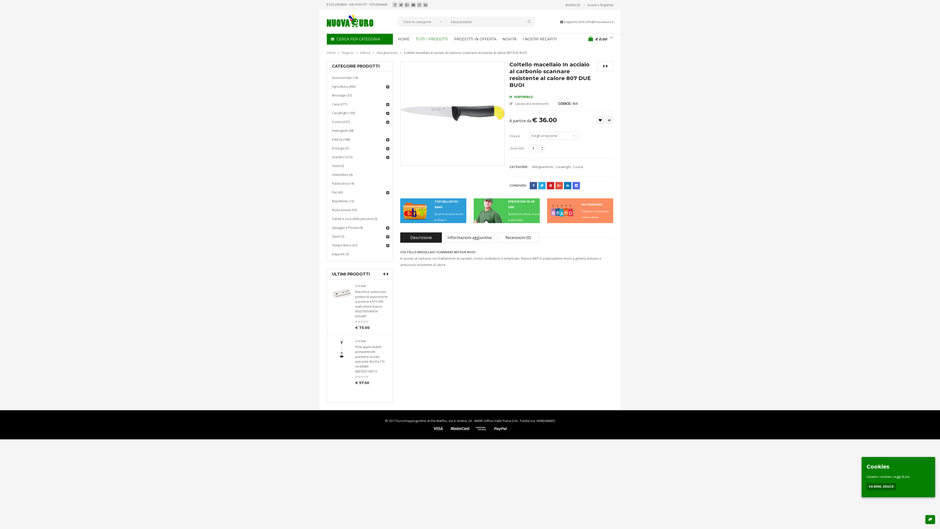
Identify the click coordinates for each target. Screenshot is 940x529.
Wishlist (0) (572, 5)
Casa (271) (339, 104)
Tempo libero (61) (344, 245)
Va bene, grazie (881, 486)
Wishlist (600, 120)
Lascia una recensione (532, 103)
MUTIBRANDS (591, 204)
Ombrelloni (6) (342, 174)
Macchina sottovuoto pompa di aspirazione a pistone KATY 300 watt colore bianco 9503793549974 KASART (371, 303)
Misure (514, 136)
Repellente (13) (343, 201)
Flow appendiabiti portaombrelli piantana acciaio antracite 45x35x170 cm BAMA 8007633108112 (370, 359)
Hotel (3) (338, 166)
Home (331, 52)
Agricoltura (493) (343, 86)
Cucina (360, 286)
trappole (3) (340, 254)
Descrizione (421, 237)
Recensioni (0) (518, 237)
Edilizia (365, 52)
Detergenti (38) (342, 130)
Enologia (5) (340, 148)
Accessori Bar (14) (345, 77)
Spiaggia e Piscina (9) (347, 227)
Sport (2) (338, 236)
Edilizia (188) (341, 139)
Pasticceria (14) (343, 183)
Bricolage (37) (342, 95)
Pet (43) (337, 192)
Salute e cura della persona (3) (354, 218)
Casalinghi (563, 167)
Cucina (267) (341, 122)
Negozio (348, 52)
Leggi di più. (901, 476)
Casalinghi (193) (343, 113)
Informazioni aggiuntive (469, 237)
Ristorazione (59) (344, 210)
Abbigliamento (387, 52)
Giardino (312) (342, 157)
